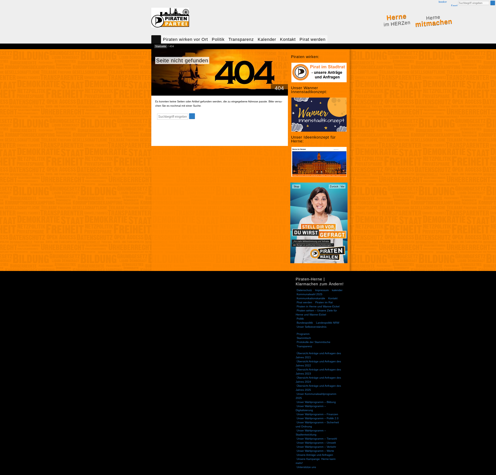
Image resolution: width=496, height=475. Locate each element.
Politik (218, 39)
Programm (303, 333)
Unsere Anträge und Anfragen (315, 454)
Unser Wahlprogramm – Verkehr (316, 446)
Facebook (442, 1)
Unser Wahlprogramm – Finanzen (317, 414)
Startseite (156, 39)
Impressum (322, 290)
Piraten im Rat (324, 302)
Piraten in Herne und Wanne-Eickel (318, 306)
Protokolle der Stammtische (313, 342)
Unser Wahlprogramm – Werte (315, 450)
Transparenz (241, 39)
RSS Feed (454, 3)
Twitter (446, 1)
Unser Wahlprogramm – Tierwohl (317, 438)
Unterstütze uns (306, 467)
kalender (337, 290)
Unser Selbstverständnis (311, 326)
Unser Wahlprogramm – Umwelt (316, 442)
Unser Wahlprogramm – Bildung (316, 402)
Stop (296, 186)
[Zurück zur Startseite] (170, 18)
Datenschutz (304, 290)
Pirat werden (313, 39)
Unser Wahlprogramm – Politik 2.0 (317, 418)
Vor (342, 186)
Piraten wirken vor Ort (185, 39)
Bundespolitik (305, 322)
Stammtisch (304, 338)
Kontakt (288, 39)
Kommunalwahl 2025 (309, 294)
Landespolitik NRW (327, 322)
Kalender (267, 39)
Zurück (334, 186)
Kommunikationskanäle (311, 298)
